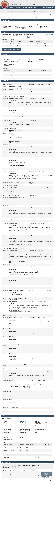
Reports (30, 7)
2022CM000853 (23, 422)
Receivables (43, 11)
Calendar (18, 7)
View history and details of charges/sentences (11, 49)
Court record (28, 11)
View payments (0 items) (48, 7)
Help (35, 7)
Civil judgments (35, 11)
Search (11, 7)
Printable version (49, 34)
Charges (16, 11)
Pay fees (25, 7)
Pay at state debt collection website (45, 476)
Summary (11, 11)
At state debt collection (46, 474)
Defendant (21, 11)
